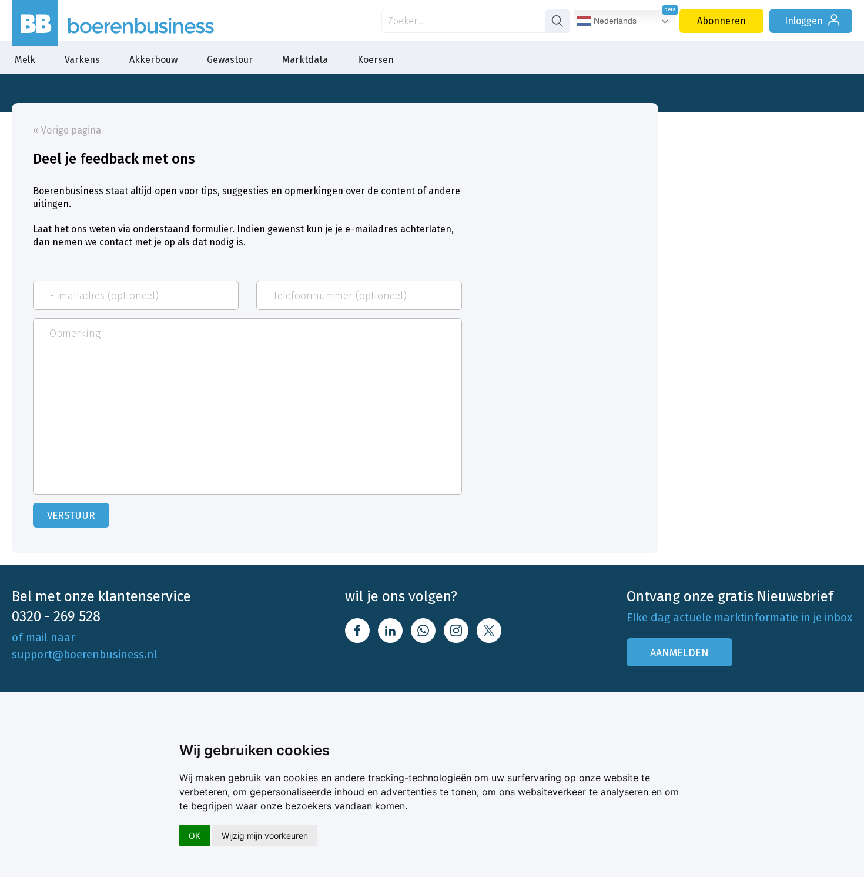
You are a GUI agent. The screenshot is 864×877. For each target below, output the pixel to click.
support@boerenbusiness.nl (85, 654)
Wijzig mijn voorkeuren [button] (265, 836)
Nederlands (614, 20)
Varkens (82, 59)
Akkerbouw (153, 59)
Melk (25, 59)
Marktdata (305, 59)
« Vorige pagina (67, 130)
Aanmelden (679, 652)
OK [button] (194, 836)
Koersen (375, 59)
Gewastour (230, 59)
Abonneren (721, 20)
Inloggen (804, 20)
